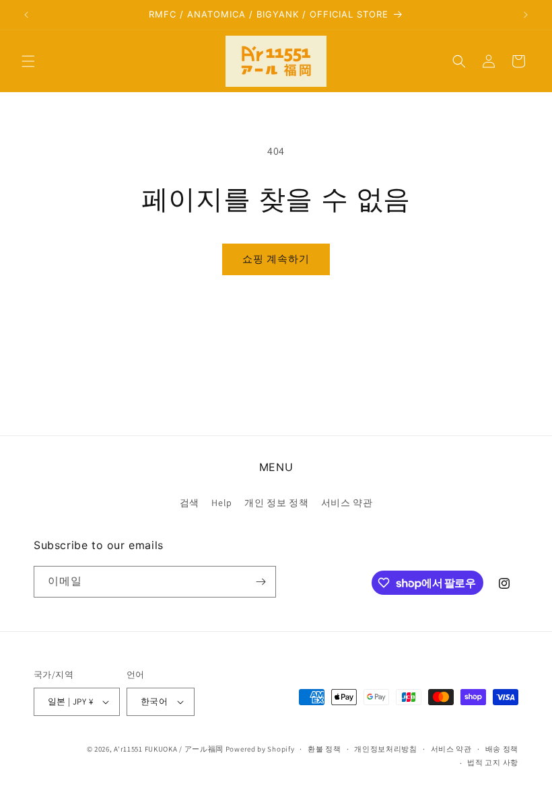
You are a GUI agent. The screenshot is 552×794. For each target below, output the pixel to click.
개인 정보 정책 (276, 503)
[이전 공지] (26, 15)
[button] (28, 61)
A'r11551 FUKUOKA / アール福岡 (168, 749)
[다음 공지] (526, 15)
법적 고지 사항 (492, 762)
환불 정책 (324, 749)
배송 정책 (502, 749)
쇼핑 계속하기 (276, 258)
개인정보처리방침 (385, 749)
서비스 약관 (347, 503)
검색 (189, 503)
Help (221, 503)
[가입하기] (260, 582)
